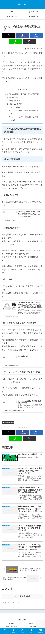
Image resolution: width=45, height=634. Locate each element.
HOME (11, 623)
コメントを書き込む (22, 596)
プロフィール (33, 623)
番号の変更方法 (12, 97)
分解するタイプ (14, 101)
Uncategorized (9, 422)
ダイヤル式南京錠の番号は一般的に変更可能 (23, 94)
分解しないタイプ (15, 104)
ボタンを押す (15, 107)
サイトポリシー (11, 627)
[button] (29, 41)
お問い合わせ (33, 627)
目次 (19, 89)
